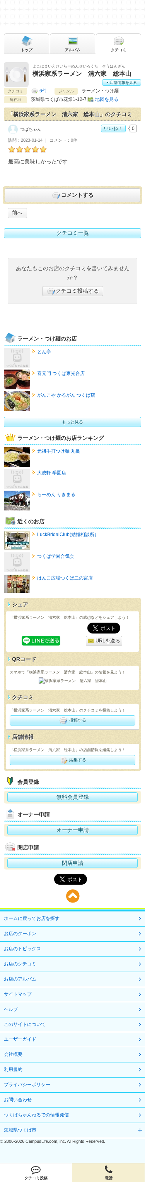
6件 (43, 91)
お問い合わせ (18, 1099)
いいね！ (113, 128)
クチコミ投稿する (77, 291)
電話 (109, 1178)
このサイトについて (25, 1024)
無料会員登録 (72, 797)
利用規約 (13, 1069)
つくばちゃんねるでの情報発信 (36, 1115)
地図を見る (106, 99)
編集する (77, 759)
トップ (26, 50)
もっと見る (72, 422)
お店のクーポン (20, 933)
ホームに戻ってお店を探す (32, 918)
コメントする (77, 195)
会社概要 (13, 1054)
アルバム (72, 50)
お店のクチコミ (20, 964)
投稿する (77, 720)
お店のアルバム (20, 979)
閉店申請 (73, 863)
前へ (17, 213)
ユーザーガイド (20, 1039)
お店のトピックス (22, 948)
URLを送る (107, 641)
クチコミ (118, 50)
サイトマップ (18, 994)
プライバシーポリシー (27, 1084)
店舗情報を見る (123, 82)
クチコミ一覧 (72, 233)
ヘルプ (11, 1009)
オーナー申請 (72, 830)
